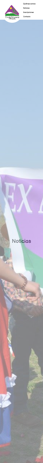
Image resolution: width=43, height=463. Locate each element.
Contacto (26, 17)
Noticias (26, 8)
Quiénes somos (29, 4)
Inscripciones (28, 12)
